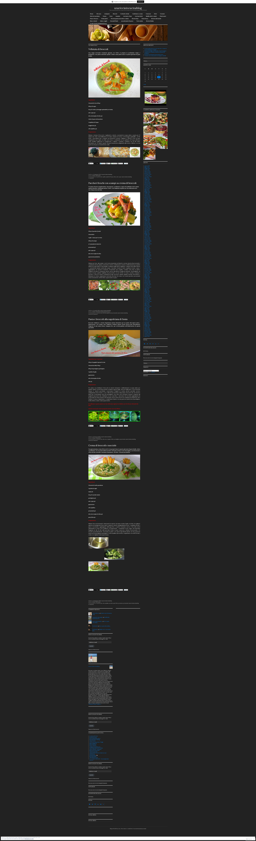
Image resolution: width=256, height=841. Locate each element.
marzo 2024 (147, 194)
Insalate (118, 16)
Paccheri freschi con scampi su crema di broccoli (112, 183)
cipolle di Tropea (109, 176)
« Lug (144, 84)
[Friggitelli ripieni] (161, 143)
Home (91, 13)
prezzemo (120, 603)
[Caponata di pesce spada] (149, 154)
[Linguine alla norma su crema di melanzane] (149, 129)
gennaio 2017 (147, 296)
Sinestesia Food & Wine (94, 750)
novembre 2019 (147, 255)
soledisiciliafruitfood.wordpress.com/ (98, 752)
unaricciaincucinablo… (97, 621)
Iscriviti (91, 646)
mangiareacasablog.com (94, 746)
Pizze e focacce (94, 18)
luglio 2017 (146, 289)
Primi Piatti (98, 311)
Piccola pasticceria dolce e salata (120, 18)
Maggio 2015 (147, 311)
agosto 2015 (147, 307)
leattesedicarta (95, 613)
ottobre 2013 (147, 333)
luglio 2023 (146, 203)
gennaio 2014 (147, 330)
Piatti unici (163, 16)
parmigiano (116, 439)
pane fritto (115, 603)
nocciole (111, 603)
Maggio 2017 (147, 291)
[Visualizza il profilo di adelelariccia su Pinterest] (153, 344)
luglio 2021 (146, 231)
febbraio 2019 (147, 266)
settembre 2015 (147, 306)
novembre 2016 (147, 299)
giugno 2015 (147, 309)
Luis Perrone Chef (93, 751)
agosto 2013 (147, 336)
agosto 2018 (147, 273)
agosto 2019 (147, 259)
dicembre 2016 (147, 297)
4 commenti (91, 604)
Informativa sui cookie (29, 838)
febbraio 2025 (147, 182)
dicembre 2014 (147, 317)
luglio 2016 (146, 303)
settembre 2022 (148, 215)
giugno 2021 (147, 233)
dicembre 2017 (147, 283)
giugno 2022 (147, 218)
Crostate (162, 13)
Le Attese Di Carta (93, 736)
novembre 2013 (147, 332)
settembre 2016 (147, 301)
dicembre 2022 (147, 211)
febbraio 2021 (147, 237)
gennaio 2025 (147, 184)
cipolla (104, 176)
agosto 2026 (147, 166)
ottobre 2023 (147, 200)
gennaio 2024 (147, 197)
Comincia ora (140, 1)
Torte (110, 16)
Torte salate (139, 21)
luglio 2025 (146, 178)
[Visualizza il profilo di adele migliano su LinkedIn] (98, 804)
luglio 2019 (146, 260)
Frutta (104, 16)
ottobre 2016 (147, 300)
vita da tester (92, 740)
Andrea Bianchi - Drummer (95, 749)
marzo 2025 (147, 181)
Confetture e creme (137, 13)
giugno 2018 (147, 276)
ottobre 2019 (147, 257)
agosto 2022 (147, 216)
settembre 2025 (147, 176)
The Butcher (95, 626)
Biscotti (115, 13)
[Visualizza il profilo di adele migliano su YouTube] (101, 804)
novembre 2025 (147, 174)
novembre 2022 (147, 212)
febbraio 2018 (147, 281)
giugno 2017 (147, 290)
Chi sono (98, 13)
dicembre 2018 (147, 269)
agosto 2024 (147, 188)
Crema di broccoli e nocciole (102, 445)
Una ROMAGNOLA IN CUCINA (96, 748)
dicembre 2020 (147, 240)
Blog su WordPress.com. (115, 828)
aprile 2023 (146, 206)
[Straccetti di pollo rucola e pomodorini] (161, 118)
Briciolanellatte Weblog (94, 739)
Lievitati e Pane (127, 16)
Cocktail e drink (124, 13)
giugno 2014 (147, 324)
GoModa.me (92, 754)
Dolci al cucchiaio (95, 16)
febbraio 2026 (147, 172)
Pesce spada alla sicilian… (105, 626)
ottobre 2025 (147, 175)
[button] (152, 102)
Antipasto (107, 13)
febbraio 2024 (147, 196)
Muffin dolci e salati (151, 16)
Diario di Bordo (92, 744)
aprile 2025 (146, 180)
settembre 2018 (147, 272)
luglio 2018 (146, 275)
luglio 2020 (146, 246)
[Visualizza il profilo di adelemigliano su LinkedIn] (156, 344)
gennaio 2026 (147, 173)
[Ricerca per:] (155, 61)
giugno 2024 (147, 191)
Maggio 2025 (147, 179)
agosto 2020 (147, 245)
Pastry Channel (92, 745)
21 (158, 77)
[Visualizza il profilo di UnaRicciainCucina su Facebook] (144, 344)
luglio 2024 (146, 190)
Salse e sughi (103, 21)
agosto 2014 (147, 321)
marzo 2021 (147, 236)
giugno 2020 (147, 247)
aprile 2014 (146, 326)
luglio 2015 (146, 308)
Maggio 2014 (147, 325)
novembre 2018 (147, 270)
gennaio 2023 (147, 210)
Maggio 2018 (147, 277)
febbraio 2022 (147, 223)
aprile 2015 (146, 312)
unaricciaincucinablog (128, 8)
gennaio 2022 (147, 224)
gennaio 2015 (147, 315)
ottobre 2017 (147, 285)
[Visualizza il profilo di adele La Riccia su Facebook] (89, 804)
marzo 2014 (147, 327)
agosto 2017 (147, 288)
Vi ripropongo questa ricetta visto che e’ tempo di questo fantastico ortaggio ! (155, 49)
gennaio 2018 (147, 282)
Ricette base (135, 18)
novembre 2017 (147, 284)
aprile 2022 (146, 221)
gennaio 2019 (147, 267)
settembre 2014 (147, 320)
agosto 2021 (147, 230)
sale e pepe (118, 176)
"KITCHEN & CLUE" (93, 757)
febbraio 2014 (147, 329)
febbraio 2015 (147, 314)
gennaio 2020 (147, 253)
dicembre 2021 (147, 225)
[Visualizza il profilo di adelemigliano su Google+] (158, 344)
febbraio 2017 (147, 295)
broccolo (100, 176)
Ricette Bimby (150, 21)
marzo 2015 (146, 313)
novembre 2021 (147, 227)
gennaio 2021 (147, 239)
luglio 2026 (146, 167)
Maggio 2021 (147, 234)
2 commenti (91, 178)
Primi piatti (104, 18)
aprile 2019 (146, 264)
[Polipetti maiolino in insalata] (149, 117)
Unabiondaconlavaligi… (97, 617)
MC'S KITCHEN (92, 756)
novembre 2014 (147, 318)
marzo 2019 (147, 265)
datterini (105, 313)
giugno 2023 (147, 204)
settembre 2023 (148, 202)
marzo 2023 (147, 208)
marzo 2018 (147, 279)
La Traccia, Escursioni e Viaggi (96, 742)
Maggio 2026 (147, 168)
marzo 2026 (147, 170)
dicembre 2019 (147, 254)
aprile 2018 (146, 278)
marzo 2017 (146, 294)
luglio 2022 (146, 217)
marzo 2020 (147, 251)
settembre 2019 (147, 258)
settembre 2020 (148, 243)
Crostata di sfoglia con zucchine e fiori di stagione (155, 51)
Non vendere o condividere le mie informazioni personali (133, 828)
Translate (153, 372)
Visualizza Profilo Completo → (95, 704)
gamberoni (109, 313)
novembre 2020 (147, 241)
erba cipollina (106, 603)
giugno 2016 (147, 305)
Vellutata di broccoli (98, 49)
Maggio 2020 (147, 248)
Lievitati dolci (139, 16)
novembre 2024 (147, 185)
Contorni (148, 13)
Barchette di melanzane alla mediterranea (153, 54)
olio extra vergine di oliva (108, 439)
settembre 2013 (147, 335)
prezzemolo (114, 313)
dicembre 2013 (147, 331)
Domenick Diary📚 (93, 755)
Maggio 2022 (147, 219)
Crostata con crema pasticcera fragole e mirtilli (155, 55)
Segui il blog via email (95, 634)
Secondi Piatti (114, 21)
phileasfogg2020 (93, 743)
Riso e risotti (93, 21)
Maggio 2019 (147, 263)
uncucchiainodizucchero (94, 738)
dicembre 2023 (147, 198)
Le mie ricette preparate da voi (98, 23)
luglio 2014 (146, 323)
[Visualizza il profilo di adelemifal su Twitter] (147, 344)
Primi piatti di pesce (105, 311)
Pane (115, 176)
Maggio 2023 (147, 205)
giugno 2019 (147, 261)
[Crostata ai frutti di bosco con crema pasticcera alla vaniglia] (161, 131)
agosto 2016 (147, 302)
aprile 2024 (146, 193)
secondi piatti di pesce (127, 21)
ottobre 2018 (147, 271)
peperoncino (122, 439)
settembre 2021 (147, 229)
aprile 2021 (146, 235)
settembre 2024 (148, 187)
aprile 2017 (146, 293)
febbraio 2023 (147, 209)
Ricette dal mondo (156, 18)
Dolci (155, 13)
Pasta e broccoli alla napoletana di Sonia (107, 319)
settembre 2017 (147, 287)
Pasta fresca (145, 18)
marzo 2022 (147, 222)
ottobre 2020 (147, 242)
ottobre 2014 (147, 319)
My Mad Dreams (93, 737)
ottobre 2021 (147, 228)
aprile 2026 (146, 169)
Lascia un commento (93, 314)
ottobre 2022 (147, 213)
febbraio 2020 (147, 252)
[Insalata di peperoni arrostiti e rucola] (149, 142)
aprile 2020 (147, 249)
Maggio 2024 (147, 192)
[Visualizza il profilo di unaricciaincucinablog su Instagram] (150, 344)
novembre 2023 (147, 199)
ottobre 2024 (147, 186)
